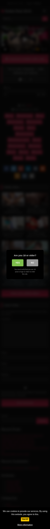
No (32, 263)
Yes (18, 263)
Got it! (25, 519)
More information (25, 525)
